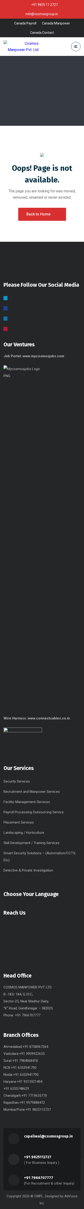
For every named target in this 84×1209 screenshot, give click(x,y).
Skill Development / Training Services (32, 843)
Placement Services (19, 822)
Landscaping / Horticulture (24, 833)
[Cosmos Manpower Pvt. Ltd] (21, 46)
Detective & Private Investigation (28, 870)
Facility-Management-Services (27, 802)
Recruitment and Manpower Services (32, 792)
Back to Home (38, 214)
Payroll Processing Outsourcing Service (34, 812)
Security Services (17, 781)
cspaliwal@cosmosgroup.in (48, 1136)
